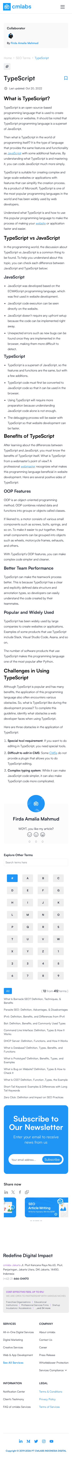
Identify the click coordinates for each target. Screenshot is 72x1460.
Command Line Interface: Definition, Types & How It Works (34, 1032)
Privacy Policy (47, 1399)
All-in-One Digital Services (18, 1332)
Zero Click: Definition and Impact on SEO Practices (33, 1097)
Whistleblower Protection (54, 1362)
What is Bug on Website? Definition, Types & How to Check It (34, 1070)
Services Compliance (51, 1370)
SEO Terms (23, 58)
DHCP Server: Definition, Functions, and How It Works (36, 1040)
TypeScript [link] (42, 58)
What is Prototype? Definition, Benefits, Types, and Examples (33, 1060)
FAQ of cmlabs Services (17, 1406)
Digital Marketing (13, 1339)
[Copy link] (27, 1192)
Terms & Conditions (50, 1391)
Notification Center (14, 1391)
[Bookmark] (66, 78)
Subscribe (52, 1159)
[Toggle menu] (62, 7)
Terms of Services (49, 1406)
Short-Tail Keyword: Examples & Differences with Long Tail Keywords (35, 1088)
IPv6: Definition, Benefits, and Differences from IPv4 (34, 1016)
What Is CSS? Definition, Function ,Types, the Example (36, 1079)
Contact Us (45, 1339)
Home (8, 58)
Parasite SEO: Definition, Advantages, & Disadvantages (36, 1009)
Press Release (47, 1355)
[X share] (13, 1192)
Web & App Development (18, 1355)
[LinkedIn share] (6, 1192)
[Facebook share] (20, 1192)
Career (43, 1347)
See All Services (13, 1362)
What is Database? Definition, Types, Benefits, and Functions (33, 1049)
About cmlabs (47, 1332)
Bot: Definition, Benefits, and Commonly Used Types (34, 1023)
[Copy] (7, 66)
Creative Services (13, 1347)
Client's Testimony (13, 1399)
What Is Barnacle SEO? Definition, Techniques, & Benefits (32, 1000)
